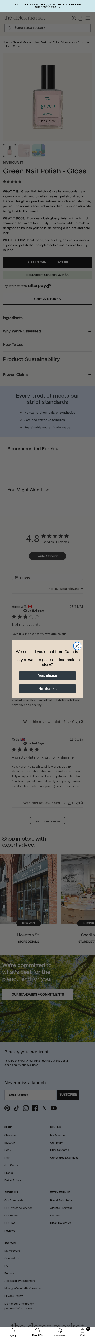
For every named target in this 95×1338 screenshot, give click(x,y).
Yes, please (47, 675)
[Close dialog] (77, 646)
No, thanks (47, 689)
